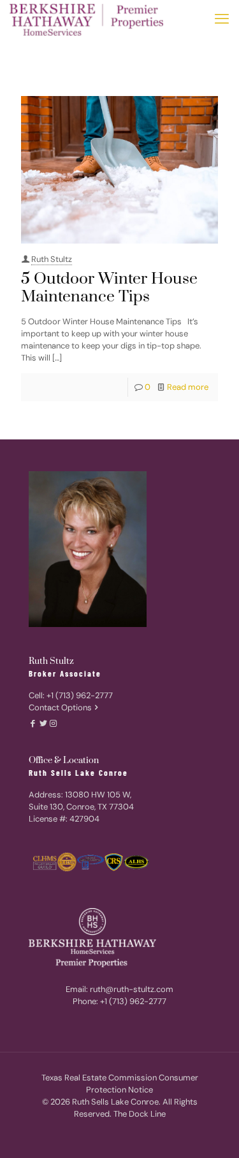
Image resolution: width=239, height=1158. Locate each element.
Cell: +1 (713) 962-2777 (71, 695)
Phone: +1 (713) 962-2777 (119, 1001)
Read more (187, 387)
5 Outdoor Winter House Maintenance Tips (109, 288)
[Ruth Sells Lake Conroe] (86, 19)
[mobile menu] (222, 19)
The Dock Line (139, 1113)
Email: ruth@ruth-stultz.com (119, 989)
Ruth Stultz (51, 259)
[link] (92, 943)
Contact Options (60, 707)
